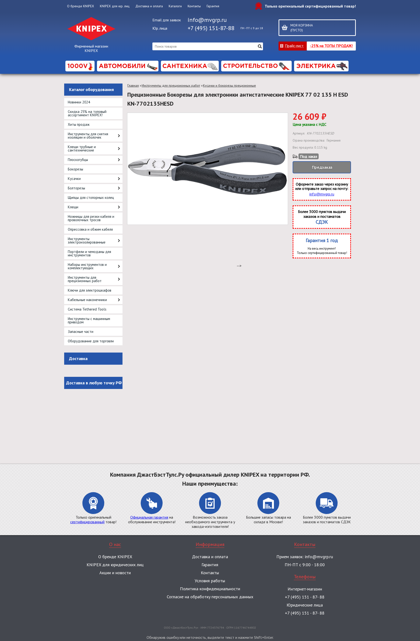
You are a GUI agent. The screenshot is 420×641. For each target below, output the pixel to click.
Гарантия (213, 6)
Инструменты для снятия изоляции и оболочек (88, 136)
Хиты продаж (78, 124)
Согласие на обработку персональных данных (210, 596)
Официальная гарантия (149, 517)
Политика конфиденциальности (210, 588)
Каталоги (175, 6)
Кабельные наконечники (87, 299)
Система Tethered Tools (87, 309)
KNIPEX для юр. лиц (115, 6)
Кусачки (74, 178)
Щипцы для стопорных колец (91, 197)
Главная (133, 85)
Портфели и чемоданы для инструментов (89, 253)
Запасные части (80, 331)
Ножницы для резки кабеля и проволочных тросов (91, 218)
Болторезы (76, 188)
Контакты (194, 6)
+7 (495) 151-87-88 (211, 28)
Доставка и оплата (149, 6)
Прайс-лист (294, 45)
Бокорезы (75, 169)
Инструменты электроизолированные (86, 240)
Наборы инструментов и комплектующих (87, 266)
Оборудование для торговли (91, 341)
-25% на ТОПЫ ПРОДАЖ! (331, 45)
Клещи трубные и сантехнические (82, 148)
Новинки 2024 (79, 102)
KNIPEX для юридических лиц (115, 564)
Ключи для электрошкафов (89, 290)
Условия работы (210, 580)
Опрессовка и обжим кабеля (90, 229)
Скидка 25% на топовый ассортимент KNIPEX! (87, 113)
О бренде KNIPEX (80, 6)
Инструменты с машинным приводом (89, 320)
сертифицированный (87, 521)
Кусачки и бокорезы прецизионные (229, 85)
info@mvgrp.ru (207, 20)
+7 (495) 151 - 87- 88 (304, 597)
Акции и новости (115, 572)
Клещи (73, 207)
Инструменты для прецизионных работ (85, 279)
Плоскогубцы (78, 159)
